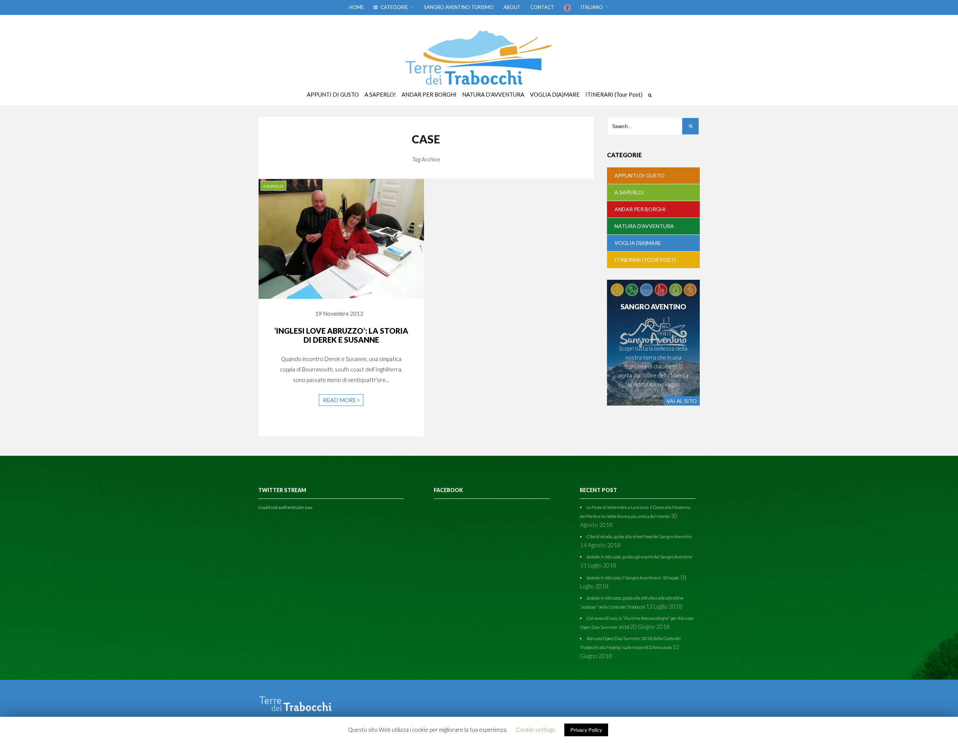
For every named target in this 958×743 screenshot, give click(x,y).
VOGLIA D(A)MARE (637, 243)
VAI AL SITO (681, 401)
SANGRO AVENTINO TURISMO (459, 7)
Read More (340, 400)
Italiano (591, 7)
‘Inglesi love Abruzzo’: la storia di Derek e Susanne (341, 335)
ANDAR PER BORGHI (640, 209)
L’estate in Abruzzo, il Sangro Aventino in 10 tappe (632, 577)
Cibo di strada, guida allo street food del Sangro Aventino (639, 536)
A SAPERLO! (273, 186)
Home (356, 7)
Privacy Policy (586, 730)
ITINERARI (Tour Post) (645, 260)
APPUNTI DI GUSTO (639, 175)
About (512, 7)
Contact (542, 7)
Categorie (393, 7)
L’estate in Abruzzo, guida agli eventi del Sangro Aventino (639, 556)
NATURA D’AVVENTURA (644, 226)
